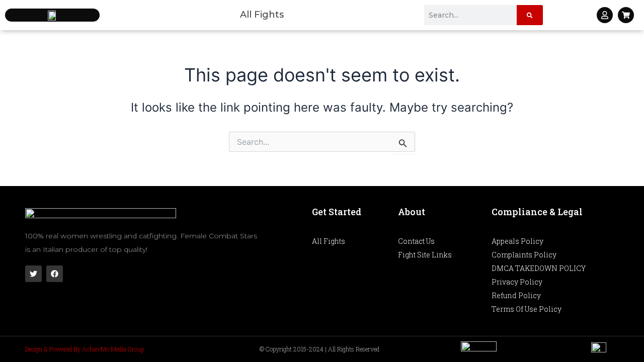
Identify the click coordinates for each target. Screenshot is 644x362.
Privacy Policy (517, 282)
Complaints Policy (524, 254)
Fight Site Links (425, 254)
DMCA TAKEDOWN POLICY (539, 268)
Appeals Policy (517, 241)
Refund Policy (516, 295)
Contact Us (416, 241)
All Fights (262, 14)
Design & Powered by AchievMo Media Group (84, 349)
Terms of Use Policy (526, 309)
